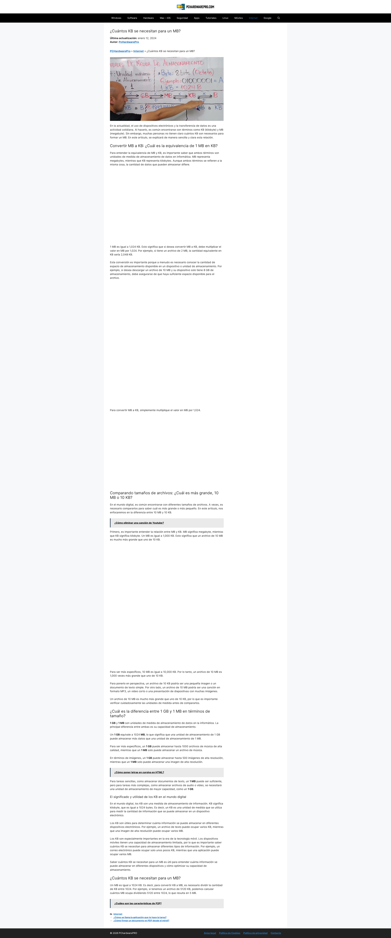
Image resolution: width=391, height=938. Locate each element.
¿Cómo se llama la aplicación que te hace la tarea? (139, 917)
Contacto (276, 933)
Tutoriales (211, 17)
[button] (278, 18)
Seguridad (182, 17)
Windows (116, 17)
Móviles (238, 17)
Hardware (148, 17)
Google (267, 17)
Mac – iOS (165, 17)
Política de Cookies (229, 933)
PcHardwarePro (129, 41)
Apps (196, 17)
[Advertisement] (167, 191)
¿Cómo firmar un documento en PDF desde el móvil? (141, 920)
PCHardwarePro (120, 51)
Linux (225, 17)
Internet (253, 17)
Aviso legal (210, 933)
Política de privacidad (255, 933)
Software (132, 17)
